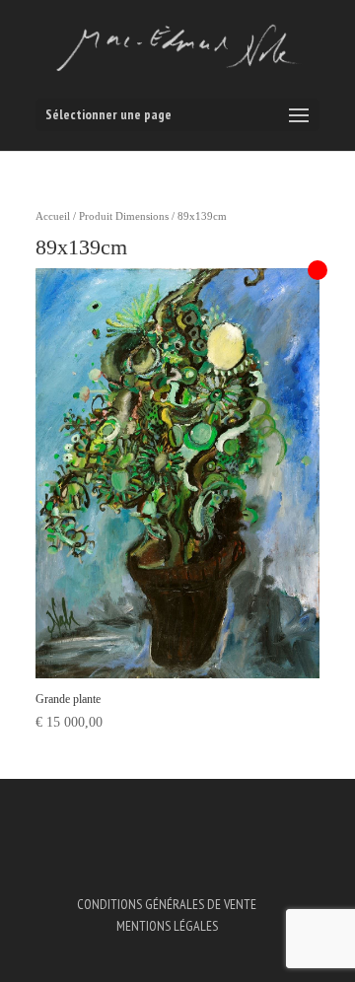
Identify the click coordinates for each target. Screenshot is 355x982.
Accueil (53, 216)
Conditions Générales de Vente (166, 904)
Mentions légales (167, 926)
